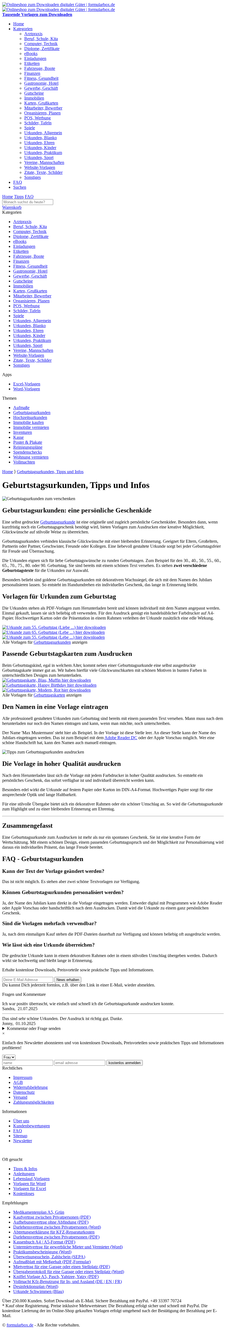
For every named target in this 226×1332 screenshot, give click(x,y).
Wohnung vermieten (31, 457)
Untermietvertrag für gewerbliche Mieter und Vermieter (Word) (68, 1247)
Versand (20, 1097)
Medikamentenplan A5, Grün (38, 1212)
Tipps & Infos (25, 1168)
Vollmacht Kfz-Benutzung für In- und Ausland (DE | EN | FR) (67, 1281)
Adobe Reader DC (120, 737)
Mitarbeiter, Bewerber (43, 108)
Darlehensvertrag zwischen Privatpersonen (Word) (57, 1227)
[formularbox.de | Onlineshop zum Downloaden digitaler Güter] (58, 4)
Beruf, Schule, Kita (41, 38)
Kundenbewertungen (31, 1125)
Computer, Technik (41, 43)
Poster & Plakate (27, 442)
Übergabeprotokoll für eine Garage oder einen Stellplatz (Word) (68, 1271)
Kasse (18, 437)
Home (18, 23)
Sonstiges (32, 177)
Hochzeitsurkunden (30, 417)
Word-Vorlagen (26, 389)
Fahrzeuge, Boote (39, 68)
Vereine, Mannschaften (44, 162)
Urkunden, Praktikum (43, 152)
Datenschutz (24, 1092)
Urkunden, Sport (38, 157)
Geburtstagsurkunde (57, 522)
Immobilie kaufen (28, 422)
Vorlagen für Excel (29, 1188)
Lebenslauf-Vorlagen (31, 1178)
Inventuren (22, 432)
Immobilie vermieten (31, 427)
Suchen (19, 187)
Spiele (29, 127)
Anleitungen (24, 1173)
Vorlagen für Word (29, 1183)
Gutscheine (34, 93)
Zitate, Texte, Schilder (43, 172)
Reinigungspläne (27, 447)
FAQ (17, 182)
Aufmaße (21, 407)
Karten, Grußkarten (41, 103)
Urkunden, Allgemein (43, 132)
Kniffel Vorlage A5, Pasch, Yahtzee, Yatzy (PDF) (56, 1276)
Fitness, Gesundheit (41, 78)
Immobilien (34, 98)
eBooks (30, 53)
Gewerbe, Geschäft (41, 88)
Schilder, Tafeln (38, 122)
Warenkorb (11, 207)
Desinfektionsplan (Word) (35, 1286)
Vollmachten (24, 462)
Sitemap (20, 1135)
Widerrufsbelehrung (30, 1087)
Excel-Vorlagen (26, 384)
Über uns (21, 1121)
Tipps (19, 196)
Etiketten (32, 63)
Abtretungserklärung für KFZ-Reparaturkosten (54, 1232)
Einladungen (35, 58)
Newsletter (22, 1140)
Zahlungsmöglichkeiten (33, 1102)
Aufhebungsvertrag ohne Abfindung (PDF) (50, 1222)
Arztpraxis (33, 33)
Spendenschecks (27, 452)
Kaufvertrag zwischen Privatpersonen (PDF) (52, 1217)
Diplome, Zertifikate (42, 48)
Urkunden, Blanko (40, 137)
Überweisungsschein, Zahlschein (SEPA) (49, 1256)
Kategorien (23, 28)
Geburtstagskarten (49, 695)
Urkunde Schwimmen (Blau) (38, 1291)
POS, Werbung (37, 118)
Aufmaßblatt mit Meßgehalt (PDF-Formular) (52, 1261)
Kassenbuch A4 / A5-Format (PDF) (44, 1242)
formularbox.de (20, 1325)
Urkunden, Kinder (40, 147)
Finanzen (32, 73)
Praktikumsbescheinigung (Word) (42, 1251)
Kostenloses (23, 1193)
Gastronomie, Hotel (41, 83)
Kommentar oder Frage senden (34, 1028)
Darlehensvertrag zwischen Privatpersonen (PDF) (56, 1237)
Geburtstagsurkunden (31, 412)
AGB (18, 1082)
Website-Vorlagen (39, 167)
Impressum (22, 1077)
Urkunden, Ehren (39, 142)
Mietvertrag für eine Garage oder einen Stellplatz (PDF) (61, 1266)
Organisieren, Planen (42, 113)
